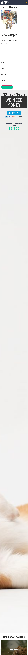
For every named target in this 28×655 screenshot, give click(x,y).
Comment (4, 43)
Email (3, 68)
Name (3, 62)
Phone (3, 80)
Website (3, 74)
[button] (26, 2)
